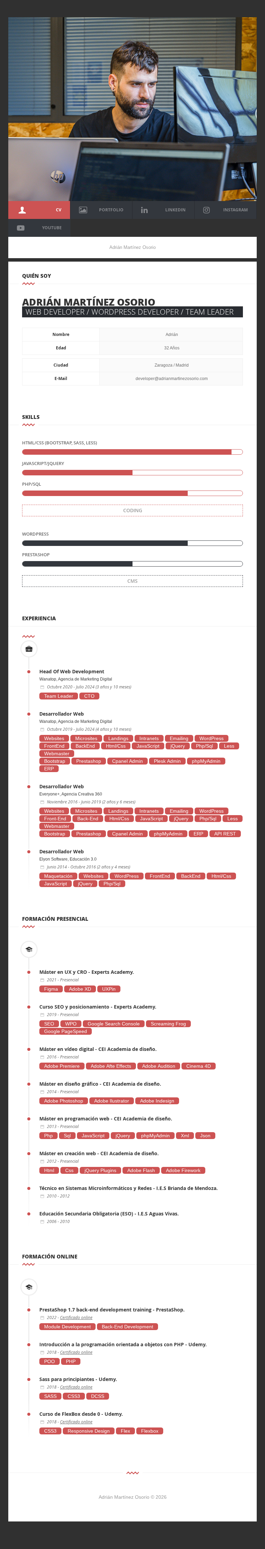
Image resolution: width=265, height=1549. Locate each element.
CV (58, 210)
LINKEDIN (175, 210)
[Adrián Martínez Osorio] (132, 108)
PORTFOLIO (111, 210)
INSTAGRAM (235, 210)
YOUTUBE (52, 228)
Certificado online (76, 1317)
